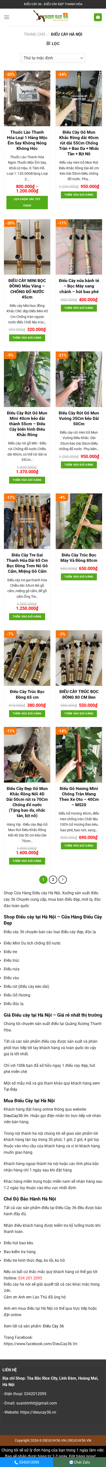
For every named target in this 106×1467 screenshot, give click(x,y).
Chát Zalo (82, 1462)
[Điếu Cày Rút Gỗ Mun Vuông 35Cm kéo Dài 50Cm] (79, 379)
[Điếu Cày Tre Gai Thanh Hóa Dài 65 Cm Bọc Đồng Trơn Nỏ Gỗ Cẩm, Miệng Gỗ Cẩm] (27, 521)
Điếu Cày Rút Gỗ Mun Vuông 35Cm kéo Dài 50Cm (79, 418)
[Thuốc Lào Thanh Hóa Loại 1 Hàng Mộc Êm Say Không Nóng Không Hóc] (27, 98)
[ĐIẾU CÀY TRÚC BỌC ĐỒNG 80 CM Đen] (79, 658)
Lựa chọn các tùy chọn (27, 202)
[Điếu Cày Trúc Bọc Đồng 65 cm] (27, 658)
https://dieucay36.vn (38, 1412)
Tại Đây (10, 1089)
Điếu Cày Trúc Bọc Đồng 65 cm (27, 694)
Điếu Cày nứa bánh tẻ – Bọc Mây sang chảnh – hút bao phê (79, 286)
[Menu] (7, 17)
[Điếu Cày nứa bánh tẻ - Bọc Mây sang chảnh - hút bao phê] (79, 247)
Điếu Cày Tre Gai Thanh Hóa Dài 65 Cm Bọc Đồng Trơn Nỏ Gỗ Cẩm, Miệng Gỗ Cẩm (27, 563)
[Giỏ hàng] (98, 17)
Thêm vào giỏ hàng (78, 194)
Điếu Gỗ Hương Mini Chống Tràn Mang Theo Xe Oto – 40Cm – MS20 (79, 796)
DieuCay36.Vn (16, 1115)
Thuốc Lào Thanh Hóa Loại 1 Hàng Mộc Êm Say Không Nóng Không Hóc (27, 140)
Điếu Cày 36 (53, 1326)
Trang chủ (34, 34)
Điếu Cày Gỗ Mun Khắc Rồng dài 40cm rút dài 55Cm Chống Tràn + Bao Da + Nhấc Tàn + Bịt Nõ (79, 143)
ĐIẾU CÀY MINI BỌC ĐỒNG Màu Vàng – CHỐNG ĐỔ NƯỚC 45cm (27, 288)
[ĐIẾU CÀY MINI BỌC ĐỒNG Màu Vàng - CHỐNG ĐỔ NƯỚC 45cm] (27, 247)
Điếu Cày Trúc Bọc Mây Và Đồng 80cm (78, 557)
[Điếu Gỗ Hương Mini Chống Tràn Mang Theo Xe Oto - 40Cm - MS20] (79, 755)
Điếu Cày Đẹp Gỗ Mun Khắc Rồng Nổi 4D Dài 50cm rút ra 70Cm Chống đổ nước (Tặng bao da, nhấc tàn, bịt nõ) (27, 802)
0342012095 (29, 1462)
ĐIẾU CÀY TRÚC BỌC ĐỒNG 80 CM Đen (79, 694)
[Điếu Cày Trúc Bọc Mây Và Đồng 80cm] (79, 521)
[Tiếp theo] (62, 880)
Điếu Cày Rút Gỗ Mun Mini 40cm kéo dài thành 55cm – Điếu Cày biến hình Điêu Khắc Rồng (27, 423)
